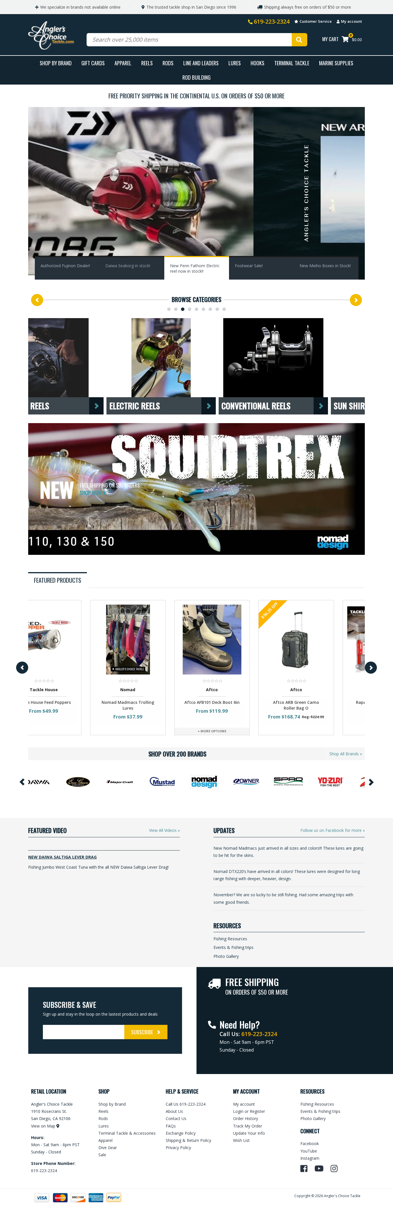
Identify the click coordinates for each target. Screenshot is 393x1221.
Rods (168, 63)
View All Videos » (164, 830)
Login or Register (249, 1111)
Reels (147, 63)
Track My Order (247, 1126)
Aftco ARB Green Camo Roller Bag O (238, 705)
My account (351, 21)
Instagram (309, 1158)
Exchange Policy (181, 1133)
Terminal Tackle (291, 63)
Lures (234, 63)
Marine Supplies (336, 63)
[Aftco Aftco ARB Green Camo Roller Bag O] (238, 639)
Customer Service (315, 21)
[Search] (299, 39)
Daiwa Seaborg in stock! (127, 265)
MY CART (330, 39)
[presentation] (57, 580)
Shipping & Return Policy (188, 1140)
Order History (245, 1118)
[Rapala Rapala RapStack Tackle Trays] (323, 639)
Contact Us (176, 1118)
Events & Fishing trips (233, 947)
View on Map (43, 1126)
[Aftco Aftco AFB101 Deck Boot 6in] (154, 639)
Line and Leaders (201, 63)
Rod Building (196, 77)
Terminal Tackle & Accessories (127, 1133)
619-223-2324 (271, 21)
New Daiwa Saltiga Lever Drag (62, 857)
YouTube (308, 1151)
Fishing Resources (230, 938)
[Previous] (37, 300)
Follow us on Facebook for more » (332, 830)
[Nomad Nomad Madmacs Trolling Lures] (70, 639)
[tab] (58, 580)
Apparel (123, 63)
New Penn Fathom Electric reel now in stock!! (195, 268)
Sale (102, 1154)
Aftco (154, 689)
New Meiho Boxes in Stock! (325, 265)
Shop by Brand (112, 1104)
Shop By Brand (56, 63)
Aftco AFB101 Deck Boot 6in (154, 702)
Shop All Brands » (345, 753)
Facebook (309, 1143)
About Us (174, 1111)
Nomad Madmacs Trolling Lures (70, 705)
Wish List (241, 1140)
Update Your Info (249, 1133)
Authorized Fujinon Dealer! (65, 265)
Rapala (323, 689)
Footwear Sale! (249, 265)
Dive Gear (107, 1147)
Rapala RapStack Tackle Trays (322, 705)
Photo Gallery (226, 956)
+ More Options (154, 731)
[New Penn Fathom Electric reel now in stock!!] (196, 193)
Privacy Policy (178, 1147)
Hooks (257, 63)
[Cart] (345, 40)
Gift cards (93, 63)
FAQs (171, 1126)
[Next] (356, 300)
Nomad (70, 689)
